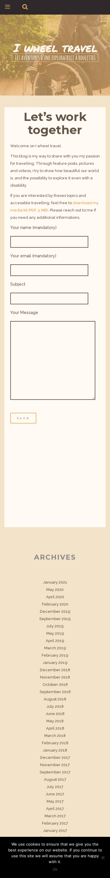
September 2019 (55, 619)
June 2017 (55, 794)
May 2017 (55, 801)
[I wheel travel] (55, 52)
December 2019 (55, 611)
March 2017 (55, 816)
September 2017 (55, 772)
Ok (55, 869)
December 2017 (55, 757)
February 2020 (55, 604)
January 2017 (55, 830)
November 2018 (55, 677)
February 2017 (55, 823)
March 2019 (55, 648)
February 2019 (55, 655)
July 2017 (55, 787)
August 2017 (55, 779)
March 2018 (55, 735)
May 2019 (55, 633)
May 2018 (55, 721)
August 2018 (55, 699)
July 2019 (55, 626)
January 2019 (55, 662)
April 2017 (55, 808)
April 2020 (55, 597)
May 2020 (55, 589)
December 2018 (55, 670)
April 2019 (55, 640)
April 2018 (55, 728)
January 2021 (55, 582)
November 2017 (55, 765)
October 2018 (55, 684)
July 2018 (55, 706)
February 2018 (55, 743)
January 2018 (55, 750)
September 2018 (55, 692)
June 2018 (55, 714)
